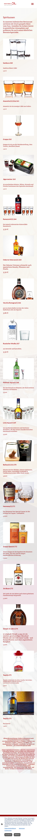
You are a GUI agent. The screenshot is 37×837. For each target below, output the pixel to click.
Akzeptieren (8, 834)
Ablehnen (17, 834)
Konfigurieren (8, 830)
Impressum (22, 828)
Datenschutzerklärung (10, 828)
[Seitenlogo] (10, 4)
